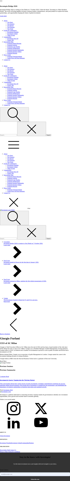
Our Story (10, 22)
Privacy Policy (4, 451)
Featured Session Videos (14, 51)
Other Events (11, 35)
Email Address (4, 470)
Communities (7, 37)
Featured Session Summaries (15, 50)
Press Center (7, 55)
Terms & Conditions (14, 451)
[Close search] (31, 129)
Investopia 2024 (8, 390)
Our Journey (10, 24)
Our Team (10, 29)
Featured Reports (12, 53)
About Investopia (5, 436)
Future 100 (10, 40)
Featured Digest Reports (14, 43)
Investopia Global (12, 33)
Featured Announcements (14, 56)
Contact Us (7, 60)
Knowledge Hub (8, 42)
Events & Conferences (10, 30)
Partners (31, 443)
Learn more (3, 16)
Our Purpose (11, 27)
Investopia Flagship (13, 32)
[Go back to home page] (5, 391)
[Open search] (14, 114)
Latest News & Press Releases (16, 58)
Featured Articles (12, 45)
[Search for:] (8, 135)
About (5, 20)
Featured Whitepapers (13, 48)
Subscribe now (35, 479)
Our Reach (10, 25)
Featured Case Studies (13, 47)
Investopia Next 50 (12, 38)
